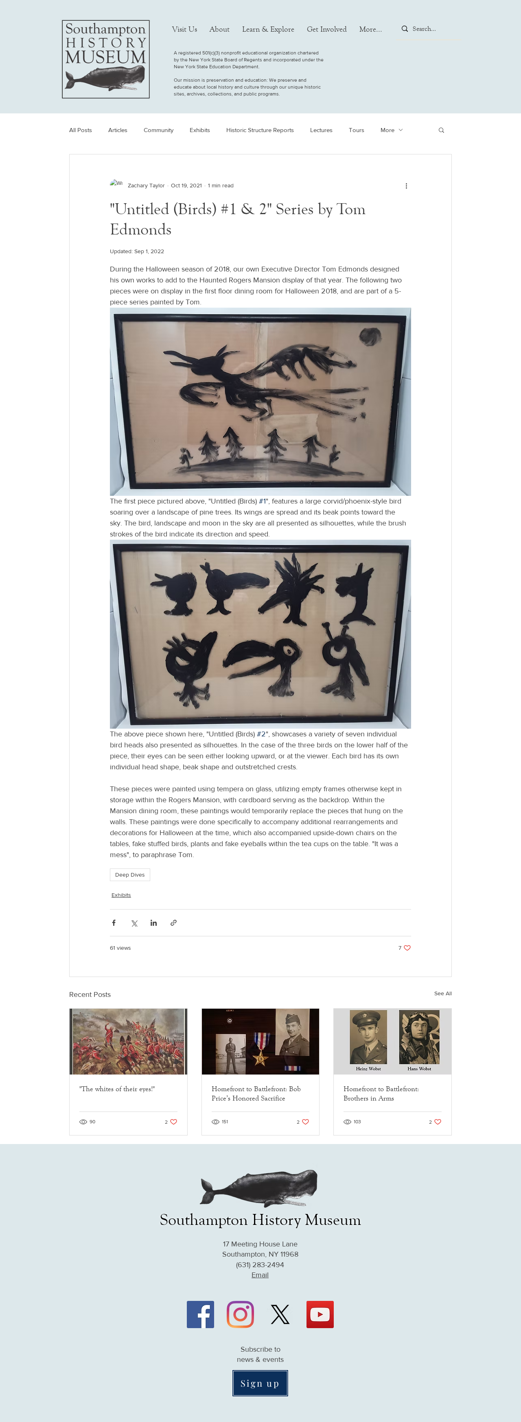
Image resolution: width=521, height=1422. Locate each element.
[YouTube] (320, 1314)
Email (260, 1275)
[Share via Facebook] (114, 923)
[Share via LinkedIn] (154, 923)
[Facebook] (200, 1314)
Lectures (321, 129)
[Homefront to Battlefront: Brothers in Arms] (392, 1042)
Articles (117, 129)
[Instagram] (240, 1314)
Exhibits (200, 129)
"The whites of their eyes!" (117, 1088)
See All (443, 993)
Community (158, 129)
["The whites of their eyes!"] (128, 1042)
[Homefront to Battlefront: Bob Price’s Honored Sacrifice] (261, 1042)
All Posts (80, 129)
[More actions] (406, 185)
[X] (280, 1314)
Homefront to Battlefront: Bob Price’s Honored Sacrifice (256, 1093)
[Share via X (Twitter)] (134, 923)
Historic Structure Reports (260, 129)
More (387, 129)
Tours (356, 129)
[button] (184, 29)
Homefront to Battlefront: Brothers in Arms (381, 1093)
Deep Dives (130, 874)
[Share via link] (173, 923)
